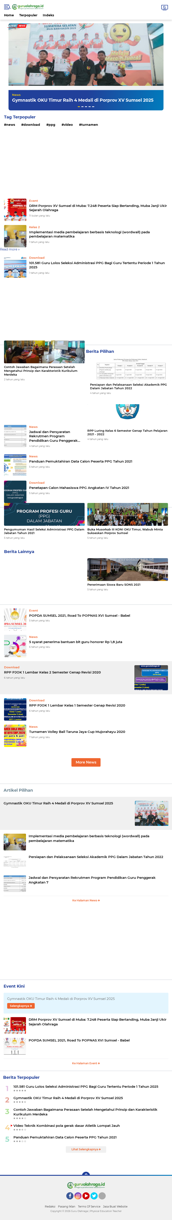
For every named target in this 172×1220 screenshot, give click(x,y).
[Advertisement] (86, 163)
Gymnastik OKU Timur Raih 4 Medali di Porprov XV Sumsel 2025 (82, 100)
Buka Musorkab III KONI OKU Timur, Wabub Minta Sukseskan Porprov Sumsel (125, 531)
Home (9, 15)
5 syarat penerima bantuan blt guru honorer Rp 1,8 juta (75, 642)
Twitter (96, 1201)
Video (68, 125)
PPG (52, 125)
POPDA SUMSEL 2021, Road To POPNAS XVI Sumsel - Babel (79, 615)
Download (32, 125)
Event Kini (14, 986)
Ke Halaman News (85, 900)
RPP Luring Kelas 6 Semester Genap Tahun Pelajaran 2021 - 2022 (127, 432)
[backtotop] (86, 1176)
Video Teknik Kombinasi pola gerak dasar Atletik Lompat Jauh (66, 1125)
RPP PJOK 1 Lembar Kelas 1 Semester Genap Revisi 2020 (77, 705)
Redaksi (50, 1206)
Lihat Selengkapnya (85, 1149)
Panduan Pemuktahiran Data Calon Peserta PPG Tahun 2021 (65, 1137)
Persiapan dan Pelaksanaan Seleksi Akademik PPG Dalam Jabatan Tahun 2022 (128, 386)
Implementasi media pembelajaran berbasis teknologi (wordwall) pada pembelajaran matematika (89, 234)
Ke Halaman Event (85, 1063)
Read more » (10, 249)
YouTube (89, 1201)
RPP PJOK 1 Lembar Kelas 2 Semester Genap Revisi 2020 (52, 672)
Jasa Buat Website (115, 1206)
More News (86, 762)
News (16, 95)
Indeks (48, 15)
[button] (79, 106)
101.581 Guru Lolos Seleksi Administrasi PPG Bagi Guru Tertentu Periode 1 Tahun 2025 (97, 265)
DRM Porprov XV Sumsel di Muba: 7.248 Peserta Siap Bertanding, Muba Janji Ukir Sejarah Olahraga (98, 208)
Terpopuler (28, 15)
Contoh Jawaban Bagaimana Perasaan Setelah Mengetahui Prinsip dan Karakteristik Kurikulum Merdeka (40, 370)
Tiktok (103, 1201)
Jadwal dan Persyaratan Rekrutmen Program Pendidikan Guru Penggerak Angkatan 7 (53, 436)
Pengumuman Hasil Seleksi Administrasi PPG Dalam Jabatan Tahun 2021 (44, 531)
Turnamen (89, 125)
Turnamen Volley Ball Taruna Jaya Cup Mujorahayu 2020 (77, 732)
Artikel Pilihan (18, 790)
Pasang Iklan (66, 1206)
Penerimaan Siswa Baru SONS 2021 (113, 584)
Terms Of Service (89, 1206)
